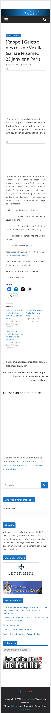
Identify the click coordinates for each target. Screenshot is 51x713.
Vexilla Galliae (28, 65)
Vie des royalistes (13, 36)
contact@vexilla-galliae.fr (17, 255)
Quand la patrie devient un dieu (17, 629)
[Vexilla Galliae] (25, 11)
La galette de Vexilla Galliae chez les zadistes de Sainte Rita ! (14, 335)
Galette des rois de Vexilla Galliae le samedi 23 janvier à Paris (15, 314)
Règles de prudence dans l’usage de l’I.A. (21, 634)
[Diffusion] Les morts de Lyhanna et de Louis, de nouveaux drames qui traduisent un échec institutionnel (25, 610)
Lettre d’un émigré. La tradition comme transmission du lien (26, 363)
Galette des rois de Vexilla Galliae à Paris (34, 313)
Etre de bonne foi (11, 625)
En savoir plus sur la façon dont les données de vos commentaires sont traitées (23, 465)
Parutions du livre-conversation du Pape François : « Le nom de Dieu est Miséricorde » (24, 376)
